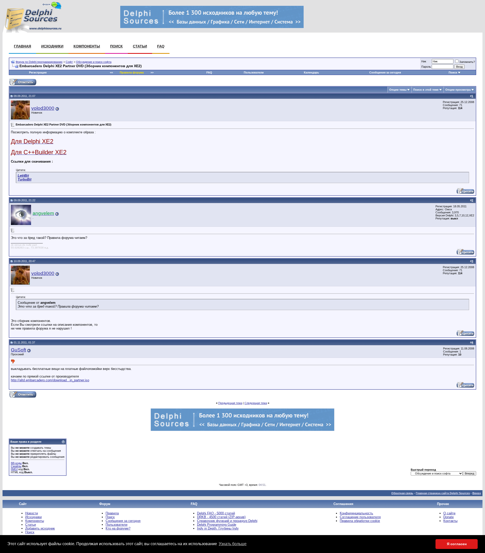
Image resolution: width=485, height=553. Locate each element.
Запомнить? (467, 61)
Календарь (311, 72)
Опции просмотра (458, 89)
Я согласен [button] (457, 544)
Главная (22, 46)
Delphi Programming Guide (216, 524)
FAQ (160, 46)
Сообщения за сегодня (385, 72)
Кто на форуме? (118, 528)
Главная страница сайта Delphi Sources (443, 493)
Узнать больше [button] (233, 544)
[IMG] (14, 469)
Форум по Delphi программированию (39, 61)
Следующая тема (256, 403)
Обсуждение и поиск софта (93, 61)
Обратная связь (402, 493)
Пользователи (254, 72)
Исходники (52, 46)
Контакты (450, 521)
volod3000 (42, 108)
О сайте (449, 513)
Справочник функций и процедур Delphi (227, 521)
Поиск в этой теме (426, 89)
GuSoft (18, 350)
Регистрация (37, 72)
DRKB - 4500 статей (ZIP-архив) (221, 517)
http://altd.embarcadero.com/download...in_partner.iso (50, 380)
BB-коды (16, 463)
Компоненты (87, 46)
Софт (69, 61)
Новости (31, 513)
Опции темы (397, 89)
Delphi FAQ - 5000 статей (216, 513)
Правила (112, 513)
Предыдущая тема (230, 403)
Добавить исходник (40, 528)
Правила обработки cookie (360, 521)
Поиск (116, 46)
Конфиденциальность (356, 513)
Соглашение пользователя (360, 517)
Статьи (140, 46)
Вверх (476, 493)
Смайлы (16, 466)
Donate (448, 517)
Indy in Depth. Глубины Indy (218, 528)
